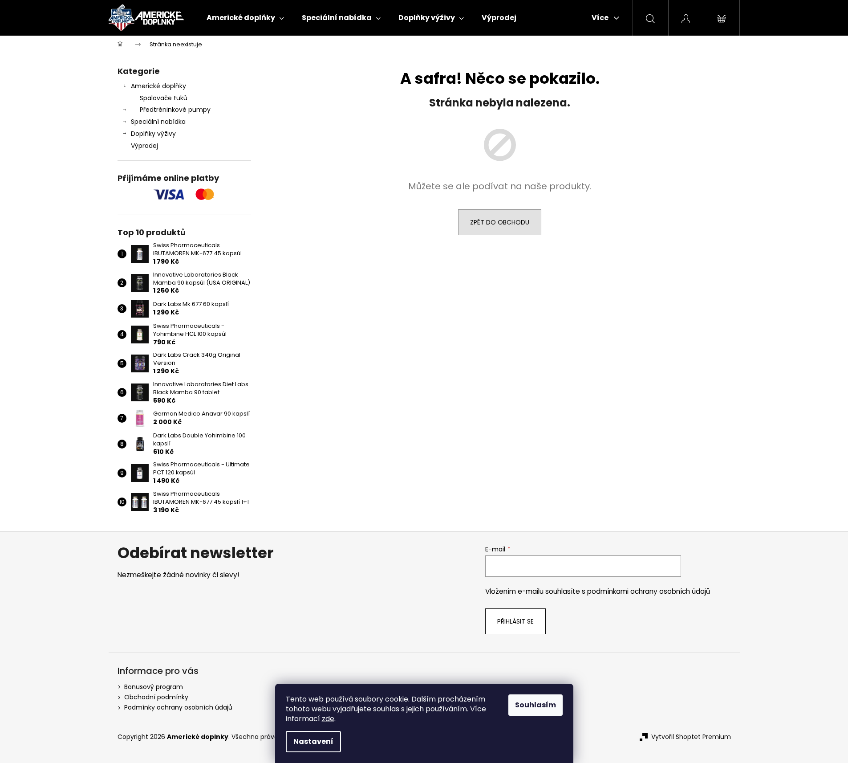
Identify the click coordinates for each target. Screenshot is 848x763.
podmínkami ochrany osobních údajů (648, 591)
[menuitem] (245, 18)
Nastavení (313, 741)
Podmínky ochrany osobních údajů (178, 707)
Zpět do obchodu (499, 222)
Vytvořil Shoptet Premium (691, 737)
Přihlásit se (515, 621)
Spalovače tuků (163, 98)
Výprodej (144, 145)
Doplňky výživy (153, 133)
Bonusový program (153, 686)
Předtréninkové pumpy (175, 109)
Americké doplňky (158, 86)
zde (328, 719)
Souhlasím (535, 705)
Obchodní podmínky (156, 697)
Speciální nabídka (158, 121)
